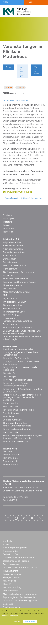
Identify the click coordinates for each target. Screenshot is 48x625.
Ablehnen (17, 621)
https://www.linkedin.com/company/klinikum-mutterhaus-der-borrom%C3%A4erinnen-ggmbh (24, 518)
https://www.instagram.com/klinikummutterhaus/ (16, 518)
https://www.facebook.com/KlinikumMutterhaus (8, 518)
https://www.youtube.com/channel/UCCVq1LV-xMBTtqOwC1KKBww (32, 518)
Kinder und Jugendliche (15, 423)
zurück (10, 87)
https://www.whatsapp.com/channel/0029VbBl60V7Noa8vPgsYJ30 (40, 518)
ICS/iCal (21, 87)
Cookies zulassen (30, 621)
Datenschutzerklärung (10, 615)
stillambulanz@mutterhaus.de (17, 192)
